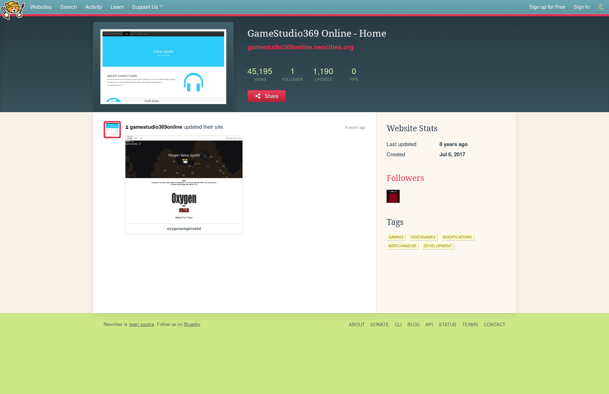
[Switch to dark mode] (601, 7)
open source (141, 324)
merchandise (402, 245)
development (438, 245)
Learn (117, 6)
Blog (413, 324)
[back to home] (13, 9)
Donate (379, 324)
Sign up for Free (547, 6)
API (429, 324)
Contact (494, 324)
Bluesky (192, 324)
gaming (396, 237)
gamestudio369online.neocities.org (300, 46)
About (357, 324)
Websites (41, 6)
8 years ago (355, 127)
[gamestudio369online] (112, 129)
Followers (405, 178)
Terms (470, 324)
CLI (398, 324)
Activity (93, 6)
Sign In (582, 6)
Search (68, 6)
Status (447, 324)
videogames (423, 237)
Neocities (113, 324)
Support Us (145, 6)
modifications (457, 237)
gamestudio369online (156, 127)
